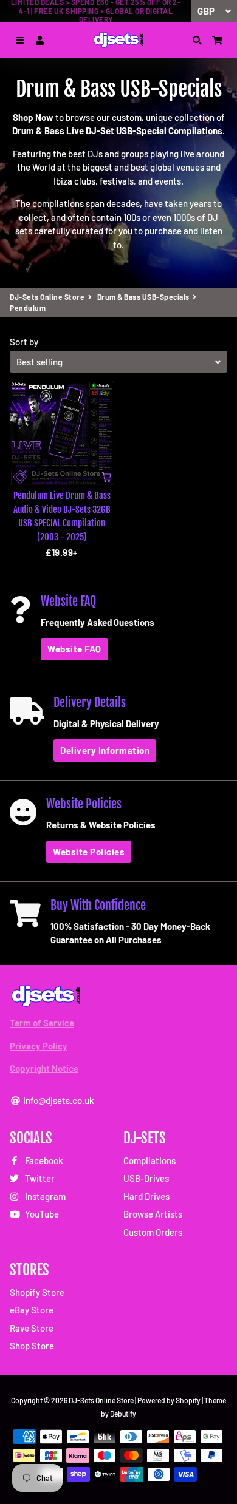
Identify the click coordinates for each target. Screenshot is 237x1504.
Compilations (149, 1160)
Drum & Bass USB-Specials (143, 297)
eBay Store (31, 1309)
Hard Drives (146, 1196)
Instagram (44, 1196)
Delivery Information (104, 750)
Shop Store (32, 1345)
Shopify (188, 1400)
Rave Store (31, 1328)
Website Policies (89, 851)
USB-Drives (146, 1178)
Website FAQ (74, 648)
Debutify (123, 1413)
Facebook (43, 1160)
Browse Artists (152, 1213)
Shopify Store (37, 1292)
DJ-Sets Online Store (47, 297)
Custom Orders (152, 1232)
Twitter (39, 1178)
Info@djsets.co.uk (57, 1100)
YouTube (41, 1213)
